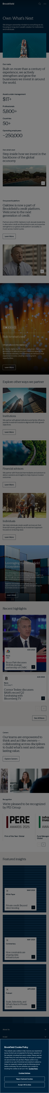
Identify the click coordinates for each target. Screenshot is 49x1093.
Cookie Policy (33, 1069)
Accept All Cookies (24, 1085)
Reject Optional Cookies (24, 1079)
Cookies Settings (24, 1073)
